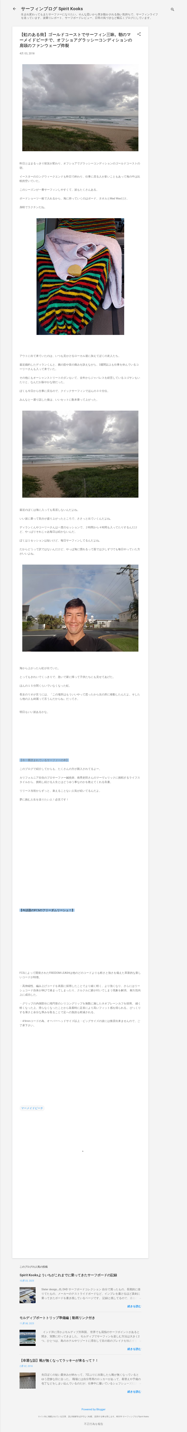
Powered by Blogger (94, 1409)
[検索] (172, 10)
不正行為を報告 (93, 1424)
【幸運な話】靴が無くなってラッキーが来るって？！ (59, 1360)
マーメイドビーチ (32, 1108)
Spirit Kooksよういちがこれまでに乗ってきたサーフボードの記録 (68, 1275)
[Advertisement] (163, 81)
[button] (139, 34)
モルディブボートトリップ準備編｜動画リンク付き (57, 1318)
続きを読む (134, 1306)
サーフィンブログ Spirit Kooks (52, 8)
